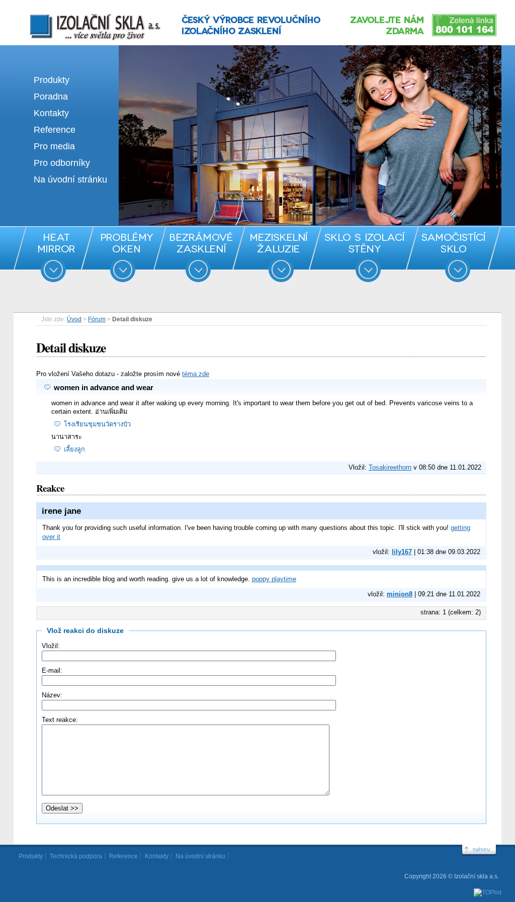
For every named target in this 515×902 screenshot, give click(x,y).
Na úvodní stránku (70, 179)
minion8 (399, 594)
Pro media (54, 146)
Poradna (51, 97)
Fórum (97, 319)
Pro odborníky (62, 163)
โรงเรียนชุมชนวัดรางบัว (97, 424)
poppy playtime (274, 579)
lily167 (402, 552)
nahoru (481, 849)
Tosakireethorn (390, 467)
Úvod (74, 319)
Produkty (51, 80)
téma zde (195, 374)
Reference (54, 130)
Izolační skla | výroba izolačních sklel (81, 14)
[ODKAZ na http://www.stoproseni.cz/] (257, 223)
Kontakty (51, 113)
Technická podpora (76, 856)
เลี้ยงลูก (74, 449)
